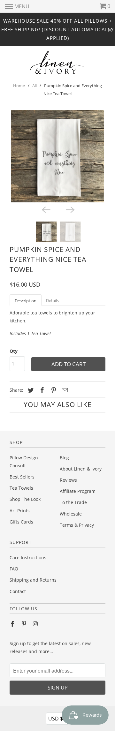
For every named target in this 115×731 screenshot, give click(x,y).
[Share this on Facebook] (41, 390)
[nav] (17, 6)
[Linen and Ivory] (57, 62)
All (34, 85)
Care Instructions (28, 557)
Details (52, 300)
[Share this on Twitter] (30, 390)
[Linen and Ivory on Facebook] (13, 624)
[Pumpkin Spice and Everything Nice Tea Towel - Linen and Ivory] (57, 156)
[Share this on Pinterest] (53, 390)
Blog (64, 458)
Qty (14, 351)
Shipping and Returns (33, 580)
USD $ (58, 718)
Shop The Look (25, 499)
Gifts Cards (21, 522)
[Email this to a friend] (64, 390)
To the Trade (73, 502)
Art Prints (20, 511)
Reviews (68, 480)
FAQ (14, 569)
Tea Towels (21, 488)
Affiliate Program (78, 491)
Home (19, 85)
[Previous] (45, 209)
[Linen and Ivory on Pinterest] (24, 624)
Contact (18, 591)
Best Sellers (22, 477)
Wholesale (71, 514)
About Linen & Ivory (81, 469)
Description (25, 301)
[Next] (70, 209)
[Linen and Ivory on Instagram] (36, 624)
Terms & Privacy (77, 525)
